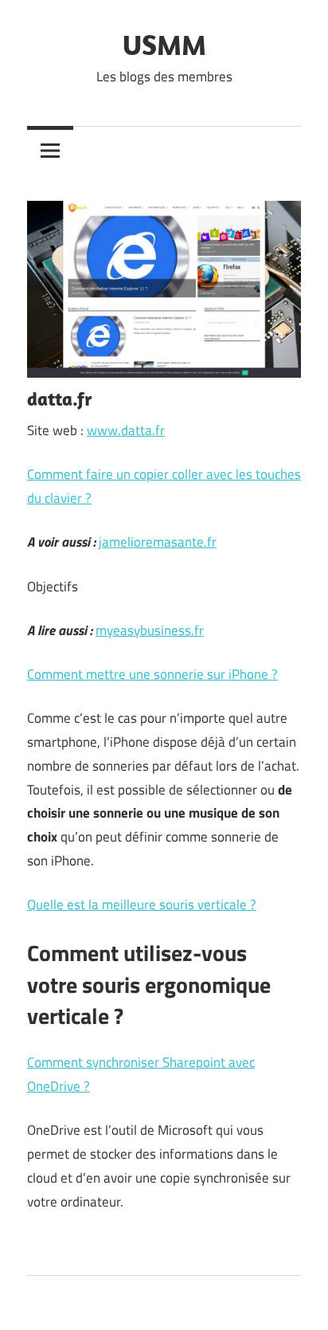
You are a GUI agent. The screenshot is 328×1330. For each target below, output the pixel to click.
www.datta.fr (126, 430)
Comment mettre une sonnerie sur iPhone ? (152, 674)
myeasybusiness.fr (150, 630)
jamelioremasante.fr (158, 542)
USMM (164, 44)
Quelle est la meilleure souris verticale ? (141, 904)
